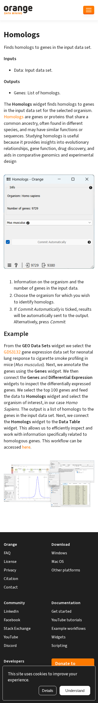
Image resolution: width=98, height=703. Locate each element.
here (26, 447)
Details (47, 690)
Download (61, 544)
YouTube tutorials (67, 620)
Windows (59, 553)
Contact (11, 587)
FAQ (7, 553)
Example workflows (69, 628)
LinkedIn (11, 611)
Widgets (59, 637)
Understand (74, 690)
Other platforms (66, 570)
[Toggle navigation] (88, 10)
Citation (11, 578)
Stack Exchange (17, 628)
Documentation (66, 603)
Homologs (14, 117)
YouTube (11, 637)
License (10, 561)
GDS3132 (12, 352)
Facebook (12, 620)
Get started (61, 611)
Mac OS (58, 561)
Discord (10, 645)
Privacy (10, 570)
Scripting (59, 645)
